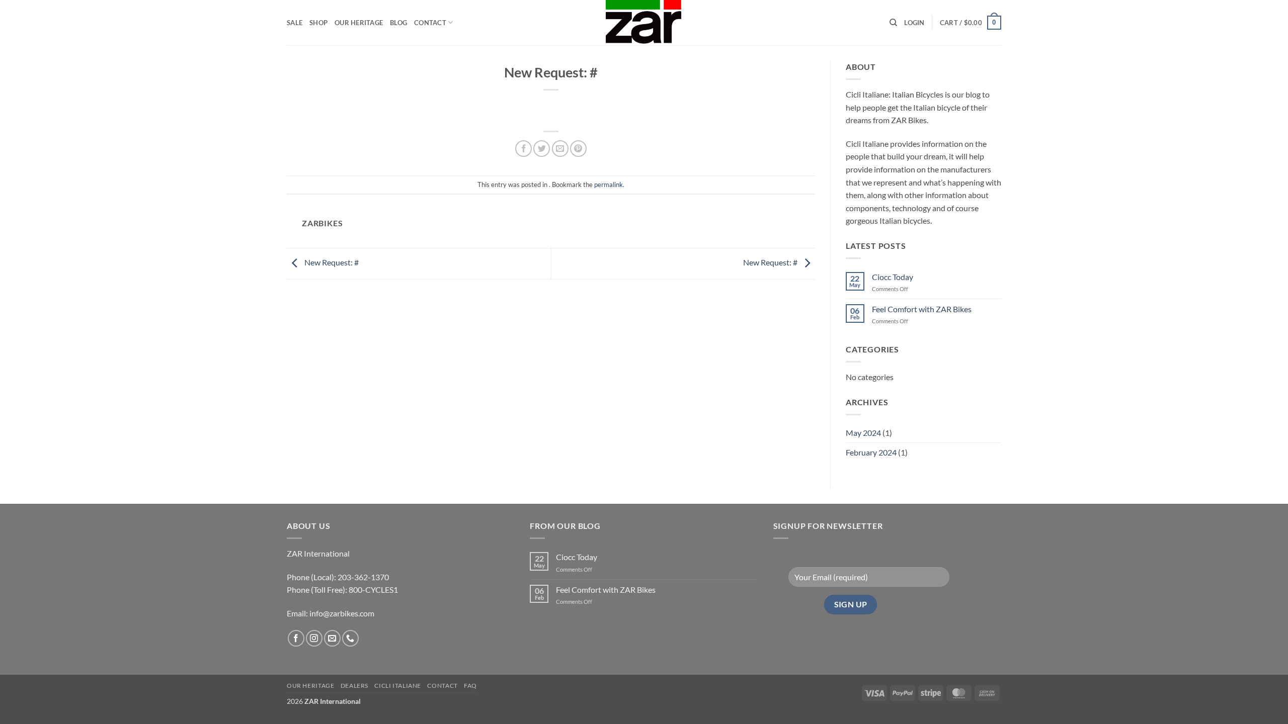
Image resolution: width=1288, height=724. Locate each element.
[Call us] (350, 638)
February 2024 (871, 452)
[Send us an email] (332, 638)
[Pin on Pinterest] (578, 148)
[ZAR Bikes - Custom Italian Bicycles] (644, 22)
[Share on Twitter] (541, 148)
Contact (430, 23)
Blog (398, 23)
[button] (914, 23)
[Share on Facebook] (523, 148)
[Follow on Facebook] (296, 638)
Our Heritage (359, 23)
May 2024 (863, 432)
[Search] (893, 22)
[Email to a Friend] (560, 148)
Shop (318, 23)
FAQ (470, 685)
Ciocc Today (892, 277)
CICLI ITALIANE (397, 685)
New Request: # (331, 262)
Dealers (354, 685)
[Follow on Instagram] (314, 638)
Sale (294, 23)
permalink (608, 184)
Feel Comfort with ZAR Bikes (922, 309)
